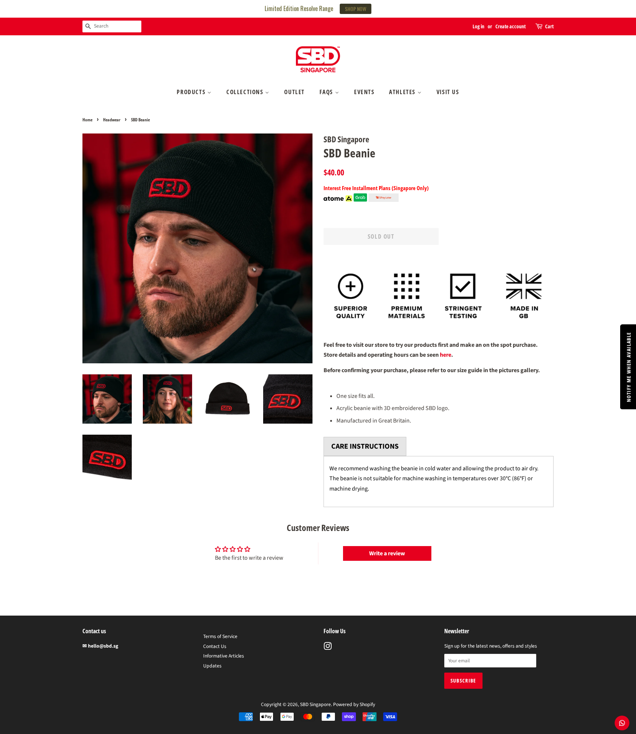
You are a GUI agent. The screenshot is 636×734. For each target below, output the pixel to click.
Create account (510, 26)
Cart (549, 26)
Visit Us (448, 92)
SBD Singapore (315, 704)
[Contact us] (622, 723)
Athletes (403, 92)
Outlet (294, 92)
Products (192, 92)
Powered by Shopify (354, 704)
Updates (212, 665)
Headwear (111, 120)
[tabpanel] (439, 481)
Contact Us (214, 646)
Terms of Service (220, 636)
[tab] (365, 446)
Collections (245, 92)
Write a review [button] (387, 553)
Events (364, 92)
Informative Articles (223, 655)
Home (87, 120)
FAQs (327, 92)
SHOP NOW (355, 9)
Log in (478, 26)
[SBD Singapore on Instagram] (328, 647)
